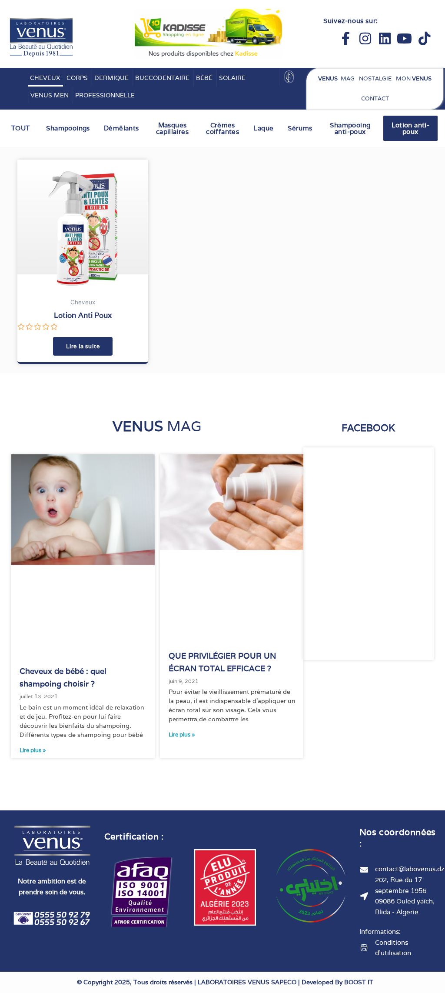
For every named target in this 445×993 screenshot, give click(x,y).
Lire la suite (83, 346)
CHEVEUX (45, 78)
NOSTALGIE (375, 78)
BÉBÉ (204, 78)
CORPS (77, 78)
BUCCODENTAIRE (162, 78)
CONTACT (375, 98)
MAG (336, 78)
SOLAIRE (232, 78)
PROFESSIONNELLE (105, 95)
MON (414, 78)
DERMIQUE (111, 78)
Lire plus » (33, 750)
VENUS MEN (49, 95)
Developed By (337, 982)
